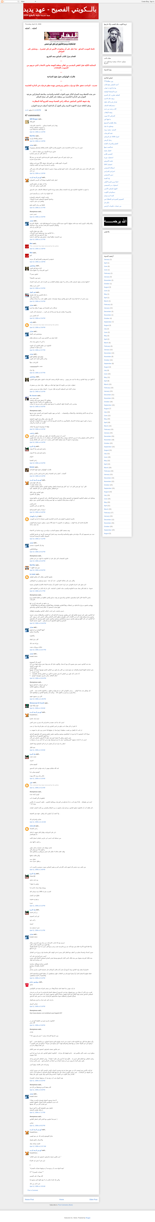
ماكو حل (106, 202)
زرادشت (32, 433)
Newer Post (29, 1199)
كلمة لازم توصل (109, 195)
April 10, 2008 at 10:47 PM (38, 650)
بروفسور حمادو (34, 982)
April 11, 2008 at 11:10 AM (38, 822)
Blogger (88, 1218)
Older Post (93, 1199)
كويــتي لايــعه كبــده (36, 177)
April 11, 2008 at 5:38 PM (37, 1025)
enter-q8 (32, 826)
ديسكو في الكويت (109, 192)
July (105, 329)
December (107, 311)
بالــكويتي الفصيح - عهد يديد (59, 9)
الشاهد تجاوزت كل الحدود (112, 95)
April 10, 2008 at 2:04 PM (37, 217)
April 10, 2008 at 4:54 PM (37, 463)
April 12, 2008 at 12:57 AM (38, 1146)
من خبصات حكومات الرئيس (112, 206)
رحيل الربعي (108, 140)
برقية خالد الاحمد (109, 98)
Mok (31, 243)
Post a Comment (33, 1190)
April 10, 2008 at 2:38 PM (37, 248)
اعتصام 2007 (108, 164)
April (105, 263)
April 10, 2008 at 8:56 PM (37, 570)
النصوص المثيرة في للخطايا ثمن (114, 199)
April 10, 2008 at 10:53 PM (38, 678)
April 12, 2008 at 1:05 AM (37, 1186)
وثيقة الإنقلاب (108, 112)
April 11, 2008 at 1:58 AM (37, 708)
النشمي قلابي (108, 154)
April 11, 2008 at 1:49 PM (37, 869)
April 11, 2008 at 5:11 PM (37, 930)
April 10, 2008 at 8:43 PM (37, 561)
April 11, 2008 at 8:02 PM (37, 1125)
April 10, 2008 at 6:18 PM (37, 476)
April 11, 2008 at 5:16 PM (37, 978)
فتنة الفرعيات (108, 133)
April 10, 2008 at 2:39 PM (37, 262)
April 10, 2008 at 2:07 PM (37, 239)
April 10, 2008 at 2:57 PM (37, 350)
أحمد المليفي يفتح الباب (111, 84)
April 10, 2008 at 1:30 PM (37, 173)
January (106, 259)
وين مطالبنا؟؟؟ (108, 81)
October (106, 283)
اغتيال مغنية (107, 150)
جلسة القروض (108, 161)
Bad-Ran (32, 136)
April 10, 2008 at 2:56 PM (37, 327)
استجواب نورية (108, 157)
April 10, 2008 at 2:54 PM (37, 318)
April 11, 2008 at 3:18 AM (37, 778)
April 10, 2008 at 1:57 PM (37, 207)
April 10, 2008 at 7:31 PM (37, 539)
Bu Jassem (33, 395)
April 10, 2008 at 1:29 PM (37, 141)
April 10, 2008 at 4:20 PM (37, 429)
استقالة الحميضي (109, 168)
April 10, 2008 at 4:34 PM (37, 442)
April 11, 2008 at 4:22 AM (37, 788)
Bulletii (32, 467)
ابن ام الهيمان (34, 516)
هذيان (31, 145)
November (107, 280)
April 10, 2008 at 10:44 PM (38, 623)
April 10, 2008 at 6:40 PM (37, 512)
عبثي (31, 782)
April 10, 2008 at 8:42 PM (37, 552)
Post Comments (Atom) (65, 1205)
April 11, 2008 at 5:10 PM (37, 906)
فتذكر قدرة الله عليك (110, 102)
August (106, 287)
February (107, 273)
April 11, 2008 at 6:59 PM (37, 1090)
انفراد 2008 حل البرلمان (111, 136)
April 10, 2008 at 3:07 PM (37, 373)
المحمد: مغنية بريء (110, 130)
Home (61, 1199)
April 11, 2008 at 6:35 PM (37, 1080)
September (107, 322)
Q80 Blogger (34, 119)
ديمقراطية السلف (109, 105)
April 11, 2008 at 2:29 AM (37, 750)
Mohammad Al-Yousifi (37, 703)
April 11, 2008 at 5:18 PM (37, 1006)
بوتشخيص (33, 266)
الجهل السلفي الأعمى (110, 189)
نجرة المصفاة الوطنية (110, 91)
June (105, 266)
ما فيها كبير (107, 119)
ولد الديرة (32, 446)
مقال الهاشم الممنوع (110, 123)
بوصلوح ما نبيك (108, 126)
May (105, 294)
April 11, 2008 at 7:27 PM (37, 1112)
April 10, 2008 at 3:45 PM (37, 406)
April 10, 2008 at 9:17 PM (37, 591)
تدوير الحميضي (108, 175)
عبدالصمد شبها (108, 147)
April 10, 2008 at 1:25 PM (37, 132)
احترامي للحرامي (109, 171)
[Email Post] (45, 110)
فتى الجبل (33, 292)
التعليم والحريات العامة (111, 143)
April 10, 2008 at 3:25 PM (37, 391)
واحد (31, 322)
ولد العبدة (107, 178)
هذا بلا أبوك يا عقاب (110, 88)
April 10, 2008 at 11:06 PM (38, 699)
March (106, 301)
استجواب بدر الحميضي (111, 185)
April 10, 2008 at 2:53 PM (37, 288)
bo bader (33, 574)
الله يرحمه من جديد (110, 109)
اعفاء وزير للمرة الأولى (111, 182)
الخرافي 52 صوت (109, 116)
